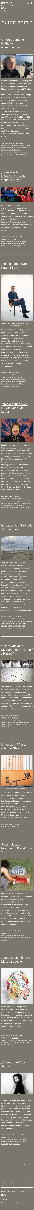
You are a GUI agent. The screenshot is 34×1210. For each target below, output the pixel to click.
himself (13, 722)
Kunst (18, 722)
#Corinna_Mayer (6, 243)
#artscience (18, 147)
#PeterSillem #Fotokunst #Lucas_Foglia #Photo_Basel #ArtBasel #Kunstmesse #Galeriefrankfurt (13, 384)
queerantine (16, 1144)
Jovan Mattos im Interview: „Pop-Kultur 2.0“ (16, 848)
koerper (10, 626)
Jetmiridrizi (22, 1141)
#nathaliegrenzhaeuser (8, 154)
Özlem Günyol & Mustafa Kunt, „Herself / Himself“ (17, 649)
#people (23, 379)
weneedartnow (6, 1044)
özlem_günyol (5, 726)
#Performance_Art (7, 246)
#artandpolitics (19, 935)
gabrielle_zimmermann (8, 623)
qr (29, 937)
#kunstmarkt (14, 505)
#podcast (15, 507)
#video (23, 154)
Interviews (22, 145)
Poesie (14, 239)
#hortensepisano (6, 379)
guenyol (16, 720)
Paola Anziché (17, 1042)
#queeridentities (13, 1141)
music (23, 626)
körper (15, 626)
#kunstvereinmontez (20, 152)
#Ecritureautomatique (19, 243)
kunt (21, 722)
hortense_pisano (21, 623)
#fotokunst (16, 150)
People (28, 145)
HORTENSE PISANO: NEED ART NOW (10, 5)
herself (22, 720)
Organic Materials (6, 1042)
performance (5, 628)
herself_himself (5, 722)
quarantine (4, 1144)
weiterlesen (25, 709)
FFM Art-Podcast (17, 375)
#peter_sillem (5, 381)
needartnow (28, 1040)
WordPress (20, 1203)
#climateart (26, 147)
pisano (12, 628)
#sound (18, 154)
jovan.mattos (17, 937)
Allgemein (15, 145)
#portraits (4, 1141)
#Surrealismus (23, 246)
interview (4, 626)
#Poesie (15, 246)
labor (19, 626)
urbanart (4, 940)
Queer (10, 1144)
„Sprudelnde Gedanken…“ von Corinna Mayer (13, 176)
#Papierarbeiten (6, 507)
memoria (25, 937)
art (24, 621)
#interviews (16, 379)
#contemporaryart (7, 150)
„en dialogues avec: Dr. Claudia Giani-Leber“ (14, 408)
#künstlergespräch (7, 152)
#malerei (21, 505)
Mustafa (26, 722)
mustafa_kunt (5, 724)
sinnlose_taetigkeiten (21, 628)
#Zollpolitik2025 (24, 507)
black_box (28, 621)
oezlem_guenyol (21, 724)
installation (20, 1040)
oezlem (12, 724)
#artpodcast (18, 377)
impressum (5, 1199)
